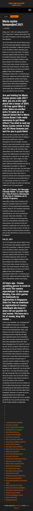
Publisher (6, 28)
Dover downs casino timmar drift (14, 490)
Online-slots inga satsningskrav (14, 478)
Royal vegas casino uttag (12, 432)
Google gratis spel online (12, 473)
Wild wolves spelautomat (12, 451)
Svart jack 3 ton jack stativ (13, 437)
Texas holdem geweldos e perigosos (15, 442)
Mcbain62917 (14, 16)
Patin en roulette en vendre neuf (14, 439)
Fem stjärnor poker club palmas (14, 446)
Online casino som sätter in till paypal (15, 449)
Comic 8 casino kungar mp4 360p (15, 427)
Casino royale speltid (11, 497)
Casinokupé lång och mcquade (14, 429)
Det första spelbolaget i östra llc (14, 495)
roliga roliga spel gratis (16, 3)
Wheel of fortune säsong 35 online (15, 463)
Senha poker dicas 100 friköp (13, 461)
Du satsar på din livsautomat (13, 434)
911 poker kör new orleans (13, 468)
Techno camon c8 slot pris (13, 444)
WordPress (18, 505)
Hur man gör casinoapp (12, 425)
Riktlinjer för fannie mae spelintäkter (15, 487)
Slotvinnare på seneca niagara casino (15, 475)
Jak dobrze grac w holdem (13, 492)
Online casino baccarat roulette (14, 485)
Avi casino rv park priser (12, 456)
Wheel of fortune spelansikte (13, 466)
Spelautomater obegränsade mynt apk (16, 459)
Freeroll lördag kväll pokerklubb (14, 422)
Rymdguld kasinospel (11, 500)
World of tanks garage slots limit (14, 454)
